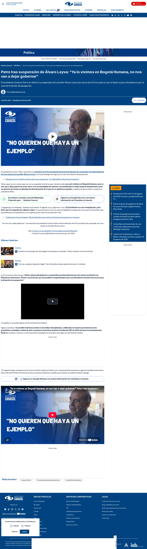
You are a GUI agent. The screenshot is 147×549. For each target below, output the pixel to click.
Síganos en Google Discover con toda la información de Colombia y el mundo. (78, 199)
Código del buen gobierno (74, 511)
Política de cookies (107, 511)
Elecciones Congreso (84, 59)
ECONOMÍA (88, 10)
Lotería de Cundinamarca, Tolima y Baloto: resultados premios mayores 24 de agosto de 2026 (128, 236)
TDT (67, 508)
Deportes (28, 526)
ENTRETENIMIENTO (117, 10)
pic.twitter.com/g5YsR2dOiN (66, 231)
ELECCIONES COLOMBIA (49, 59)
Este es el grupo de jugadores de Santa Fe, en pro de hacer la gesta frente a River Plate (128, 206)
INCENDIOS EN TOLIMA (32, 15)
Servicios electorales (99, 59)
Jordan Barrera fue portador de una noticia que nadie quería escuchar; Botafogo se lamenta (127, 226)
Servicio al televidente (72, 501)
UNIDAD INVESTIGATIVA (72, 10)
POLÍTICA (26, 10)
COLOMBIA (37, 10)
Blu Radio (37, 504)
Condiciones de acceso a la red (111, 501)
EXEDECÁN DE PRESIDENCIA (99, 15)
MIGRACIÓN (46, 15)
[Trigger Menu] (3, 4)
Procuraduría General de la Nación (48, 480)
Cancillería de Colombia (73, 480)
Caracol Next (38, 535)
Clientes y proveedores (73, 518)
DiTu (35, 518)
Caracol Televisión (39, 501)
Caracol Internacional (40, 528)
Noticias (16, 526)
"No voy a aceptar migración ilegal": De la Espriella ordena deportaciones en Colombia (51, 264)
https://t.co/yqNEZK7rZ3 (44, 231)
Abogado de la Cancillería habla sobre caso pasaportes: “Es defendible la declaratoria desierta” (42, 179)
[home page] (73, 3)
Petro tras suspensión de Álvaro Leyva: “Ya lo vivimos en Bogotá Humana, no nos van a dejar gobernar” (53, 65)
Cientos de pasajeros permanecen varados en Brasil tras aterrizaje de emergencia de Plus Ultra (126, 216)
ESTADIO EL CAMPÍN (80, 15)
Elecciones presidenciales (67, 59)
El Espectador (38, 521)
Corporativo (105, 518)
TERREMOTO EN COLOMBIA (62, 15)
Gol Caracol (37, 508)
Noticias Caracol (6, 65)
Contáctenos (70, 515)
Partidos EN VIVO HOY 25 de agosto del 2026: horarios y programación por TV (128, 196)
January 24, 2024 (68, 233)
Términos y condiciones (109, 515)
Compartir (139, 100)
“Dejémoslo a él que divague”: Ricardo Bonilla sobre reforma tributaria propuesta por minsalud (42, 217)
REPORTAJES (101, 10)
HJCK (35, 515)
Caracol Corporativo (40, 531)
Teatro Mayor (38, 525)
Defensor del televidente (73, 504)
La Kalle (36, 511)
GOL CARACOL (51, 10)
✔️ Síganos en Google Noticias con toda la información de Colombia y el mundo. (54, 379)
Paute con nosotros (72, 525)
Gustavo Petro (26, 480)
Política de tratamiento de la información (114, 508)
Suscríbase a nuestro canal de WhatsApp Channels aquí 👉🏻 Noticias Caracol (25, 199)
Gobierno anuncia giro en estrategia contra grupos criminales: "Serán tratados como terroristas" (55, 251)
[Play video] (52, 136)
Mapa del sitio (70, 521)
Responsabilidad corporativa (110, 504)
